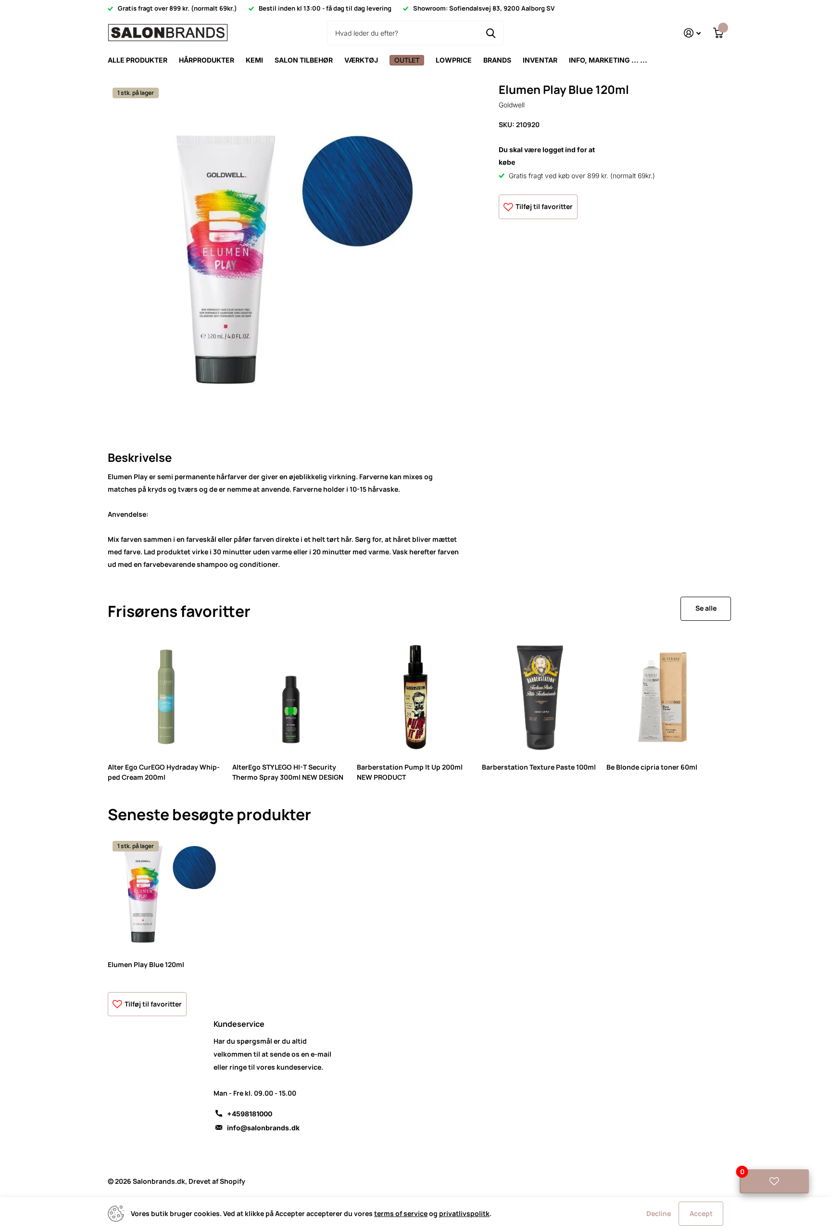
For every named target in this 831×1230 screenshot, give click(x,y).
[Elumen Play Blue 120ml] (166, 894)
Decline (658, 1213)
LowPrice (454, 60)
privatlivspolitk (464, 1213)
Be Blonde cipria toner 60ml (651, 767)
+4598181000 (249, 1114)
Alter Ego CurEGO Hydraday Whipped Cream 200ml (164, 772)
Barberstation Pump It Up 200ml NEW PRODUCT (410, 772)
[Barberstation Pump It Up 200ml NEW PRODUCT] (415, 697)
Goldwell (512, 105)
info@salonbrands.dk (263, 1128)
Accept (701, 1213)
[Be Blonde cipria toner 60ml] (664, 697)
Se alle (706, 608)
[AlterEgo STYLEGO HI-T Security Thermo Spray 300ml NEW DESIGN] (290, 697)
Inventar (540, 60)
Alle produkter (137, 60)
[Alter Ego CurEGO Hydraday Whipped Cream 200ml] (166, 697)
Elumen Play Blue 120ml (146, 964)
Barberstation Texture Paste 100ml (539, 767)
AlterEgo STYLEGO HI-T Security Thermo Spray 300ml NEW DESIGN (287, 772)
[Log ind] (692, 33)
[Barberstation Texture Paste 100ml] (540, 697)
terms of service (401, 1213)
